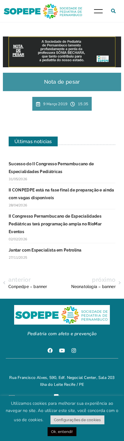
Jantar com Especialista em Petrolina (45, 250)
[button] (113, 11)
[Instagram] (74, 350)
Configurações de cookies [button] (77, 420)
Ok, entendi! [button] (62, 432)
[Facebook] (50, 350)
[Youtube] (62, 350)
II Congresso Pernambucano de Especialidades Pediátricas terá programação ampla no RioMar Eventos (55, 224)
